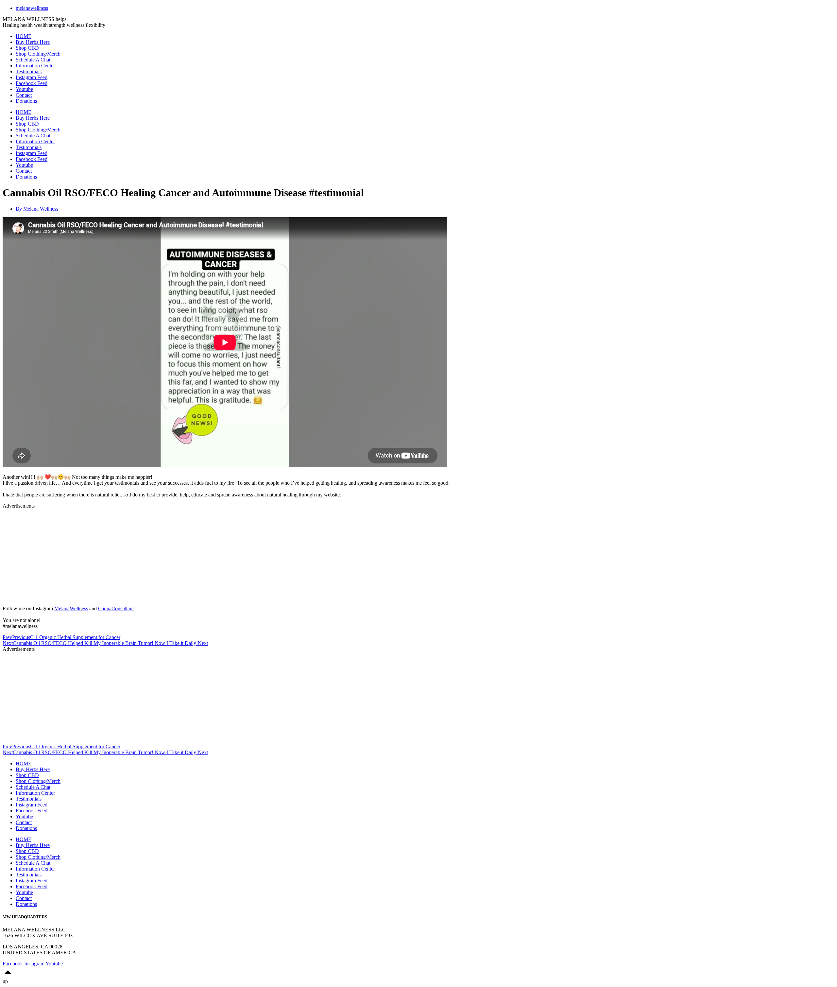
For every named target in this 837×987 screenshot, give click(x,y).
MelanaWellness (71, 608)
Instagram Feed (31, 77)
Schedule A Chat (33, 59)
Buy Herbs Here (33, 42)
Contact (24, 95)
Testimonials (29, 71)
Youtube (24, 89)
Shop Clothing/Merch (38, 54)
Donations (26, 101)
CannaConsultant (116, 608)
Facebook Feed (31, 83)
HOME (23, 36)
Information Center (35, 65)
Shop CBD (27, 48)
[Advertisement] (199, 554)
